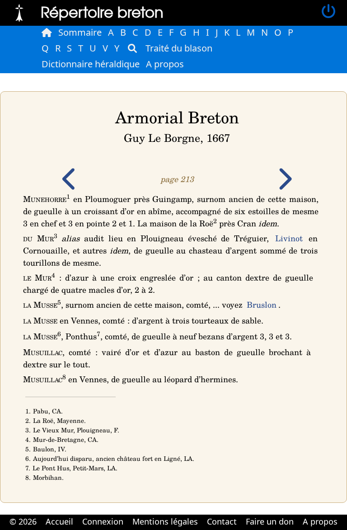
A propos (165, 64)
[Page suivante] (284, 185)
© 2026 (23, 521)
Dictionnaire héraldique (91, 64)
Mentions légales (165, 521)
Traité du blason (178, 48)
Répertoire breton (102, 11)
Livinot (289, 238)
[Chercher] (132, 48)
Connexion (102, 521)
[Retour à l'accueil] (19, 11)
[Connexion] (328, 11)
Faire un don (270, 521)
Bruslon (262, 304)
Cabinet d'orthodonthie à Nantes (168, 529)
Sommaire (80, 32)
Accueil (59, 521)
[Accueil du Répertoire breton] (47, 32)
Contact (222, 521)
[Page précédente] (70, 185)
